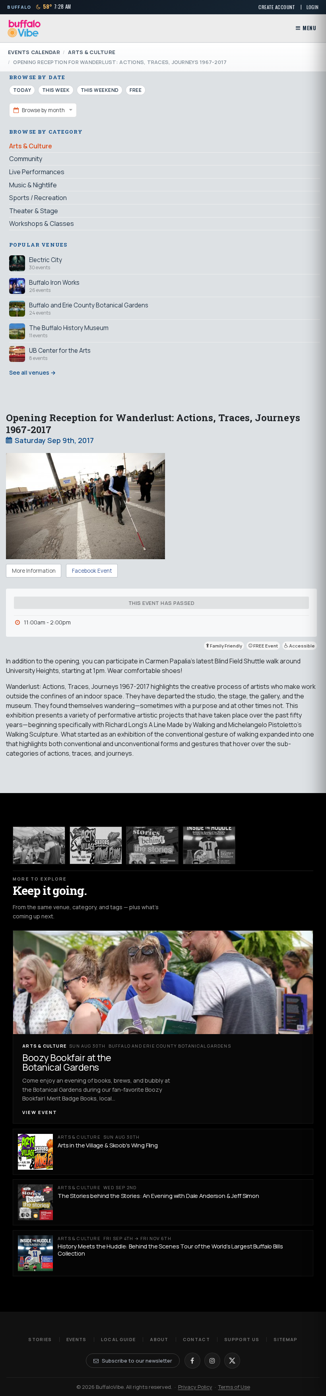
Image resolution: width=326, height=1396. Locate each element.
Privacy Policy (195, 1386)
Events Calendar (34, 52)
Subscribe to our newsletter (137, 1360)
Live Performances (36, 171)
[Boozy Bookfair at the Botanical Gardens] (39, 845)
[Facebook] (192, 1361)
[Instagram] (212, 1361)
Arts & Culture (91, 52)
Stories (40, 1339)
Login (313, 7)
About (159, 1339)
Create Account (276, 7)
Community (25, 158)
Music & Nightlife (33, 185)
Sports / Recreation (38, 197)
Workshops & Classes (41, 223)
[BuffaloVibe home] (24, 28)
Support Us (241, 1339)
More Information (34, 570)
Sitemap (285, 1339)
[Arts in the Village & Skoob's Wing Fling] (96, 845)
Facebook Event (92, 570)
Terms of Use (234, 1386)
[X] (232, 1361)
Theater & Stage (33, 210)
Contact (196, 1339)
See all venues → (32, 372)
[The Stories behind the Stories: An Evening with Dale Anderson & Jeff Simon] (152, 845)
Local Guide (118, 1339)
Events (76, 1339)
